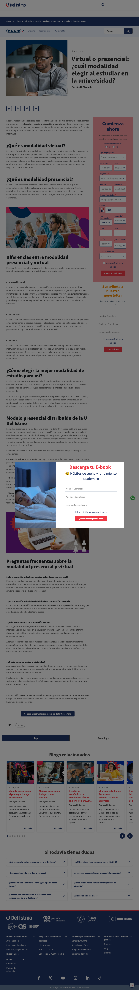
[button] (120, 466)
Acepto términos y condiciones (93, 512)
